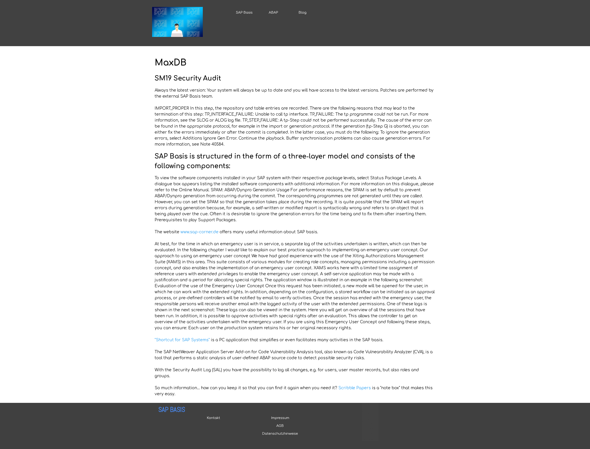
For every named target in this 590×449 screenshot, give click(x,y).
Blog (302, 12)
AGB (280, 426)
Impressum (280, 418)
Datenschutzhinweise (280, 433)
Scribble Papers (354, 388)
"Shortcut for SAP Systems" (182, 340)
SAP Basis (244, 12)
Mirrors (368, 439)
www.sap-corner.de (199, 232)
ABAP (273, 12)
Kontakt (213, 418)
